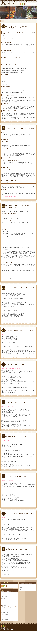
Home (2, 20)
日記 (20, 589)
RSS (20, 4)
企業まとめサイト (4, 598)
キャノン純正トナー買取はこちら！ (6, 39)
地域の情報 (21, 587)
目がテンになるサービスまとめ (6, 600)
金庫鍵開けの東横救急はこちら (8, 226)
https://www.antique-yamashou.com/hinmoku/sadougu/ (10, 368)
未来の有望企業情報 (4, 596)
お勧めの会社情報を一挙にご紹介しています (5, 628)
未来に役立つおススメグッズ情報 (6, 607)
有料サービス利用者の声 (5, 603)
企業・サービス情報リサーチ (5, 619)
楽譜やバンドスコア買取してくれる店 (7, 406)
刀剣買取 (2, 334)
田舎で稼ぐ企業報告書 (5, 614)
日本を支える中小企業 (5, 612)
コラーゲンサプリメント (5, 440)
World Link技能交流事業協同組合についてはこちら (9, 196)
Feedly (22, 4)
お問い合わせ (24, 4)
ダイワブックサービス (4, 320)
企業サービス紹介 (22, 585)
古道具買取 (3, 517)
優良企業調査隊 (4, 605)
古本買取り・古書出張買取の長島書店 (7, 480)
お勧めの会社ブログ (3, 627)
